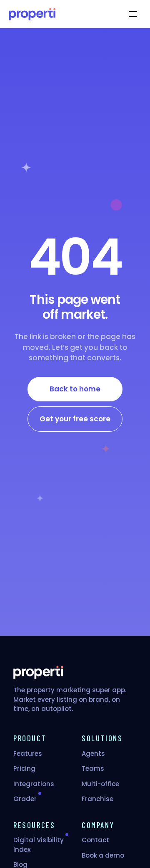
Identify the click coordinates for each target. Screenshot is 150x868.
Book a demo (103, 855)
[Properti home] (32, 14)
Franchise (97, 798)
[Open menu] (133, 14)
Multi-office (100, 783)
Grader (25, 798)
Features (27, 753)
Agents (93, 753)
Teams (93, 768)
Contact (95, 840)
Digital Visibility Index (38, 845)
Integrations (33, 783)
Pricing (24, 768)
